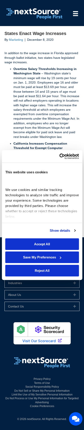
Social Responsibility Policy (42, 386)
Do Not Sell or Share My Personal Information (42, 390)
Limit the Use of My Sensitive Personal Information (42, 394)
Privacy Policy (42, 379)
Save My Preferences (39, 257)
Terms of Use (42, 383)
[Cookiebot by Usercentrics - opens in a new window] (60, 156)
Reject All (42, 270)
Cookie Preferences (42, 406)
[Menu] (75, 13)
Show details (60, 230)
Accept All (42, 244)
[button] (74, 283)
